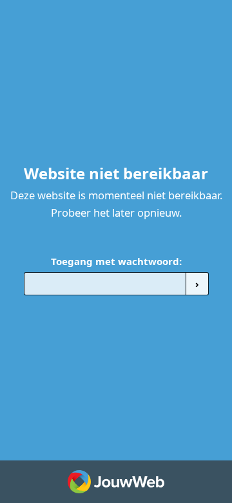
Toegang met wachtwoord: (116, 261)
